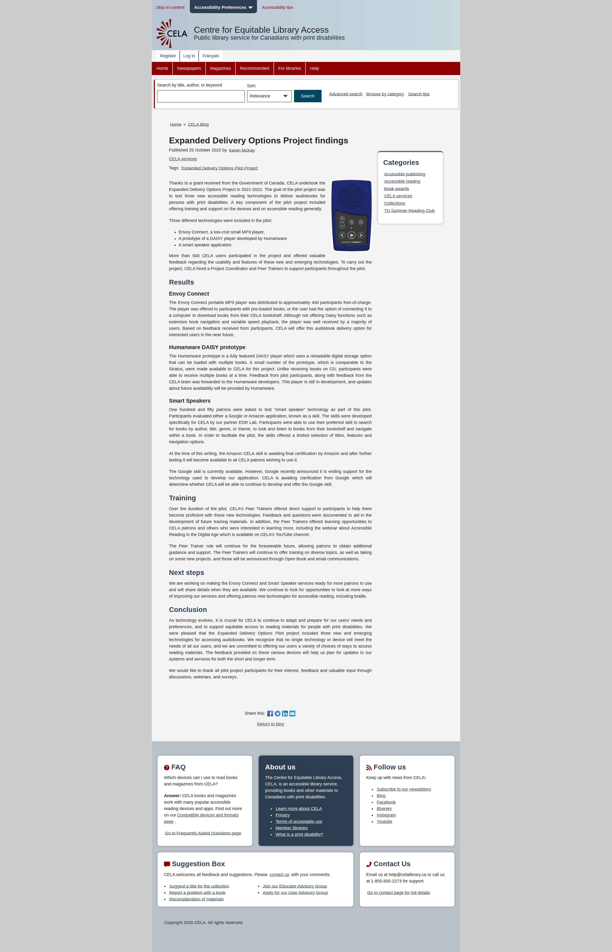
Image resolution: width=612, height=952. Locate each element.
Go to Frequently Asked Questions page (203, 833)
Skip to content (170, 7)
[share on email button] (292, 713)
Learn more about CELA (299, 808)
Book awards (396, 188)
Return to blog (270, 724)
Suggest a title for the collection (199, 886)
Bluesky (384, 808)
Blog (381, 795)
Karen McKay (242, 150)
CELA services (183, 159)
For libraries (289, 68)
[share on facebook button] (270, 713)
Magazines (220, 68)
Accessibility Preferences (220, 7)
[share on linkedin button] (285, 713)
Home (162, 68)
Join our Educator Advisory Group (295, 886)
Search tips (419, 94)
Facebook (386, 802)
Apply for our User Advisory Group (295, 892)
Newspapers (189, 68)
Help (314, 68)
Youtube (384, 821)
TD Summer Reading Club (409, 210)
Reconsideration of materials (196, 899)
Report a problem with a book (197, 892)
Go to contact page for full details (398, 892)
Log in (189, 56)
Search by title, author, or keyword (189, 85)
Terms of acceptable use (299, 821)
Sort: (251, 85)
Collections (394, 203)
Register (168, 56)
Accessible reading (402, 181)
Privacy (283, 815)
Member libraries (292, 828)
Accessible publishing (404, 174)
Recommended (254, 68)
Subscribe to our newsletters (404, 789)
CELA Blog (198, 124)
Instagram (386, 815)
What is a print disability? (299, 834)
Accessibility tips (277, 7)
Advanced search (345, 94)
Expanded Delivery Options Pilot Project (219, 168)
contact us (279, 874)
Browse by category (385, 94)
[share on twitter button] (277, 713)
